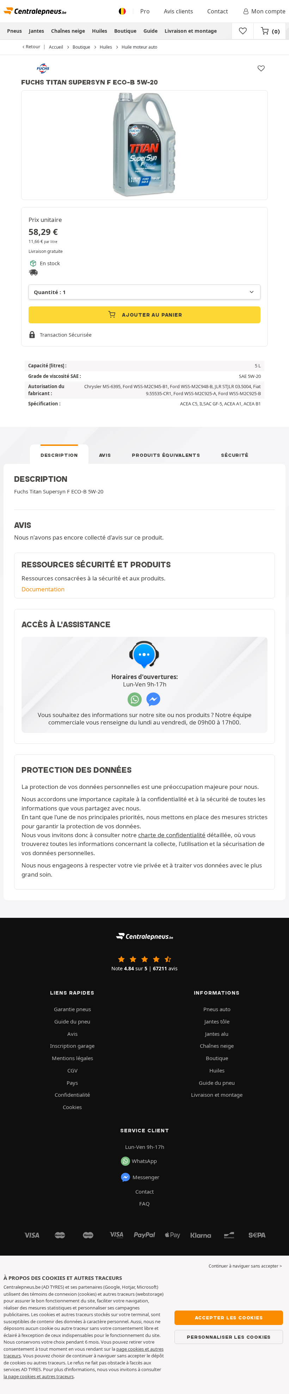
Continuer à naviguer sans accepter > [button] (245, 1266)
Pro (145, 11)
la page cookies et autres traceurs (39, 1376)
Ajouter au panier (151, 315)
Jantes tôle (216, 1021)
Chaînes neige (68, 30)
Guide (150, 30)
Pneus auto (216, 1009)
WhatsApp (144, 1160)
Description (59, 455)
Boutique (125, 30)
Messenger (146, 1177)
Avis (105, 455)
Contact (217, 11)
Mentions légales (72, 1058)
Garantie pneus (72, 1009)
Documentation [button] (42, 589)
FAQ (144, 1203)
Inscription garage (72, 1045)
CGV (72, 1070)
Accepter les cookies (229, 1317)
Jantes (36, 30)
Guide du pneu (72, 1021)
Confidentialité (72, 1094)
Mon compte (268, 11)
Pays (72, 1082)
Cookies (72, 1106)
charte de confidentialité (171, 835)
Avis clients (178, 11)
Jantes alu (216, 1033)
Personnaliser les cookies (229, 1337)
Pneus (14, 30)
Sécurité (234, 455)
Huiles (99, 30)
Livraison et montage (191, 30)
